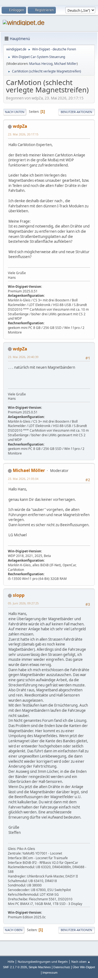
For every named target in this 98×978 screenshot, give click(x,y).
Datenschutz (61, 967)
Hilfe (11, 961)
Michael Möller (65, 63)
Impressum (49, 972)
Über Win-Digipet (84, 967)
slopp (18, 595)
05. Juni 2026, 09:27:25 (23, 603)
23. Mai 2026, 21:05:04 (23, 479)
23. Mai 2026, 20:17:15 (23, 134)
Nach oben (14, 930)
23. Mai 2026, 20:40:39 (23, 357)
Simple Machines (40, 967)
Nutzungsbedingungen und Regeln (43, 961)
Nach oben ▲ (80, 961)
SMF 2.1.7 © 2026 (15, 967)
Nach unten (14, 112)
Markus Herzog (41, 63)
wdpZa (20, 126)
